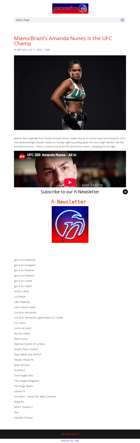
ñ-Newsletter (70, 202)
